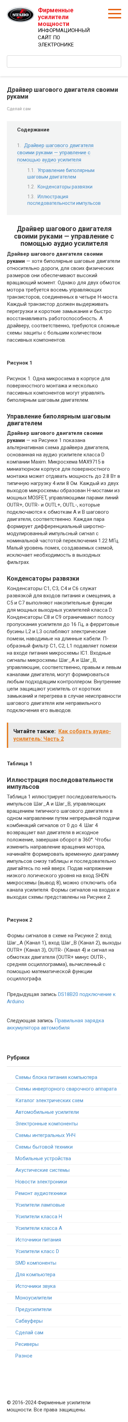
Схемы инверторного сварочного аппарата (66, 1089)
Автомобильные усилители (47, 1112)
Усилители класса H (38, 1216)
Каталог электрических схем (49, 1100)
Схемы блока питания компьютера (56, 1077)
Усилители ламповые (40, 1205)
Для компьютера (35, 1274)
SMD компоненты (35, 1263)
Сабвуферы (29, 1321)
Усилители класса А (38, 1228)
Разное (23, 1356)
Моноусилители (33, 1298)
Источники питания (38, 1240)
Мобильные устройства (43, 1158)
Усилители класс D (37, 1251)
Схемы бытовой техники (44, 1147)
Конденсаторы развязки (65, 186)
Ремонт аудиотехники (41, 1193)
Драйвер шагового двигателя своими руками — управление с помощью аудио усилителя (55, 152)
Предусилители (33, 1309)
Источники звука (35, 1286)
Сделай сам (19, 108)
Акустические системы (42, 1170)
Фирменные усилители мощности (55, 16)
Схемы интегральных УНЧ (45, 1135)
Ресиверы (27, 1344)
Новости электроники (41, 1182)
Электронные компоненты (46, 1124)
